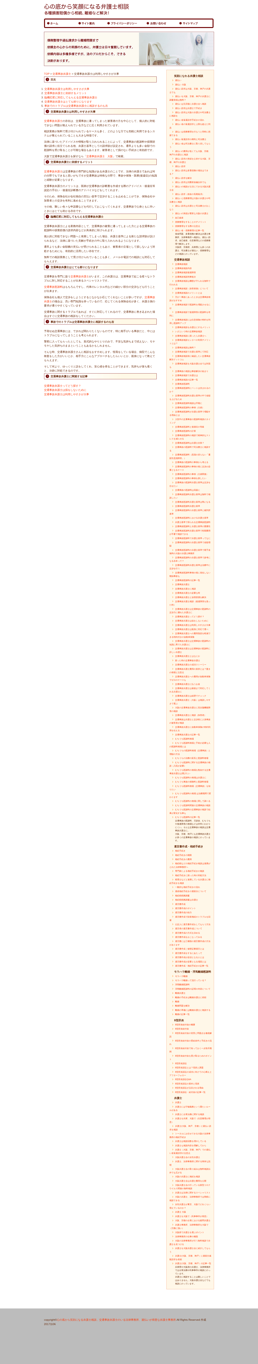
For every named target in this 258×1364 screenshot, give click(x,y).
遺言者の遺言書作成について (188, 928)
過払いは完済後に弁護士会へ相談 (190, 104)
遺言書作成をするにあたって (188, 953)
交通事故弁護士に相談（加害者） (190, 715)
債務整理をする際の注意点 (187, 226)
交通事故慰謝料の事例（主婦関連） (191, 474)
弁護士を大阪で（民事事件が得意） (191, 1216)
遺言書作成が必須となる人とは (189, 957)
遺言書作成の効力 (183, 912)
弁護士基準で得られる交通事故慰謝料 (192, 522)
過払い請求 (180, 166)
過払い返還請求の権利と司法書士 (190, 139)
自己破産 (179, 218)
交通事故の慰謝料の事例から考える (191, 462)
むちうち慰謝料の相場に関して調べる (192, 801)
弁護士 (178, 1102)
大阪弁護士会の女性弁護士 (187, 1157)
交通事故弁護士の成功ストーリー (190, 664)
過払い (178, 80)
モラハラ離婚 (181, 976)
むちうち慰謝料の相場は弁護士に (190, 777)
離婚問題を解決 (182, 1006)
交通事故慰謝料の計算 (185, 431)
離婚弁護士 (180, 993)
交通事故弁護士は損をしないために (65, 389)
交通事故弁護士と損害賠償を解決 (190, 597)
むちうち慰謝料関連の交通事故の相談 (192, 805)
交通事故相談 (181, 264)
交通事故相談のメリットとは (188, 293)
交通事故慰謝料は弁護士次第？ (189, 443)
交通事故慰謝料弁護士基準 (187, 506)
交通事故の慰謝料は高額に (187, 490)
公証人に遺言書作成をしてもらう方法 (192, 924)
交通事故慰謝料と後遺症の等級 (189, 427)
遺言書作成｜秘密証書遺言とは (189, 949)
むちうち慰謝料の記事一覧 (187, 817)
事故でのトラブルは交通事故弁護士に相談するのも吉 (76, 105)
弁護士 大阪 (180, 1212)
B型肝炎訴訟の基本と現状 (187, 1083)
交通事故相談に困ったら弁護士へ (190, 336)
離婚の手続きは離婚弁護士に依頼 (190, 997)
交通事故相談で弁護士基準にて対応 (191, 352)
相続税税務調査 (182, 895)
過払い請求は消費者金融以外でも (190, 182)
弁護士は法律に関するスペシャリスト (192, 1192)
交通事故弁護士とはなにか (187, 656)
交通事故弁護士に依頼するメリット (65, 93)
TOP (46, 73)
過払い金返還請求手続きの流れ (189, 120)
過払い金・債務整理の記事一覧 (189, 230)
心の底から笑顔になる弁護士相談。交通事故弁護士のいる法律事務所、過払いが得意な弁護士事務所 (116, 1319)
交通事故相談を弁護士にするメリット (192, 327)
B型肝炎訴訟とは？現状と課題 (189, 1067)
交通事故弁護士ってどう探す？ (62, 385)
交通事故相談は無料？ (185, 347)
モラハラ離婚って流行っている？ (190, 980)
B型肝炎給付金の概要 (185, 1024)
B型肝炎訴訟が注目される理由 (189, 1088)
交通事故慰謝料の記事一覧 (187, 580)
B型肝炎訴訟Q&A (183, 1079)
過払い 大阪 (180, 84)
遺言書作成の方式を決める (187, 933)
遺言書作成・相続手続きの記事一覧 (191, 966)
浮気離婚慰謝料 (182, 984)
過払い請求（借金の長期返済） (189, 194)
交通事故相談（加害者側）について (191, 288)
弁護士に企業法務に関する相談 (189, 1114)
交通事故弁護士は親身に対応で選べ (191, 629)
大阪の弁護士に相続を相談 (187, 1176)
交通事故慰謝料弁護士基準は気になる (192, 502)
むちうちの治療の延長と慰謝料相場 (191, 758)
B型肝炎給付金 (182, 1029)
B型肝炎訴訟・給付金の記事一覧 (190, 1092)
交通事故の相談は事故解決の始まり (191, 371)
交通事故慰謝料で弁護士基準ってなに (192, 538)
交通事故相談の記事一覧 (186, 380)
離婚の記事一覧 (182, 1014)
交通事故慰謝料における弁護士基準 (191, 518)
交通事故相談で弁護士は (186, 375)
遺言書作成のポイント (185, 908)
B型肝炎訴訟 (181, 1063)
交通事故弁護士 (62, 73)
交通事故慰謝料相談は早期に (188, 403)
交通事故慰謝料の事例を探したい (190, 478)
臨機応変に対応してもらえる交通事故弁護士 (70, 97)
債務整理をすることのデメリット (190, 222)
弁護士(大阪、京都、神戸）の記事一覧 (193, 1263)
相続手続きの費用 (183, 859)
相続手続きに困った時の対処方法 (190, 875)
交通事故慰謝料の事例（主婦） (189, 407)
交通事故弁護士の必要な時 (187, 593)
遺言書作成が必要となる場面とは (190, 961)
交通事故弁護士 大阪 (99, 156)
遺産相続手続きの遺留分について (190, 891)
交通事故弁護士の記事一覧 (187, 734)
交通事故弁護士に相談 (185, 589)
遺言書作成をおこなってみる (188, 937)
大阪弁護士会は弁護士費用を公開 (190, 1181)
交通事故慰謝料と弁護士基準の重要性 (192, 526)
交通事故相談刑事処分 (185, 277)
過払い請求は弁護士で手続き (188, 108)
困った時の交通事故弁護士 (187, 660)
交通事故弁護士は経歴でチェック (190, 696)
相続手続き (180, 851)
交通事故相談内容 (183, 268)
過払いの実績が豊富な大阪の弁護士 (191, 213)
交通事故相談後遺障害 (185, 272)
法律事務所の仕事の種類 (186, 1236)
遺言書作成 (180, 904)
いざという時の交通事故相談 (188, 331)
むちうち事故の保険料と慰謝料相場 (191, 782)
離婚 (177, 1001)
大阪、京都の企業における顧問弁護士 (192, 1220)
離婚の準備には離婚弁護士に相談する (192, 1010)
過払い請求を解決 (183, 178)
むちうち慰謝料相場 (184, 739)
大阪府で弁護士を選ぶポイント (189, 1232)
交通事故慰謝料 (53, 286)
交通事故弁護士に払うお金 (187, 684)
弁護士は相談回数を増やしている (190, 1141)
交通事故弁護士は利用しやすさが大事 (66, 88)
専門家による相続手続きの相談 (189, 871)
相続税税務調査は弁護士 (186, 900)
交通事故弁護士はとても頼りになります (68, 101)
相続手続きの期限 (183, 855)
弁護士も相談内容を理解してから (190, 1145)
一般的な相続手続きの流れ (187, 887)
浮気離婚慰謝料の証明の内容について (192, 989)
